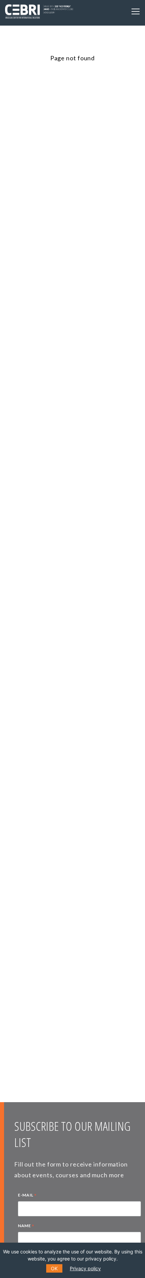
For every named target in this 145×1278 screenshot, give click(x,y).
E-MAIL (27, 1196)
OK (54, 1268)
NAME (26, 1226)
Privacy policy (85, 1268)
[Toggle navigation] (135, 11)
